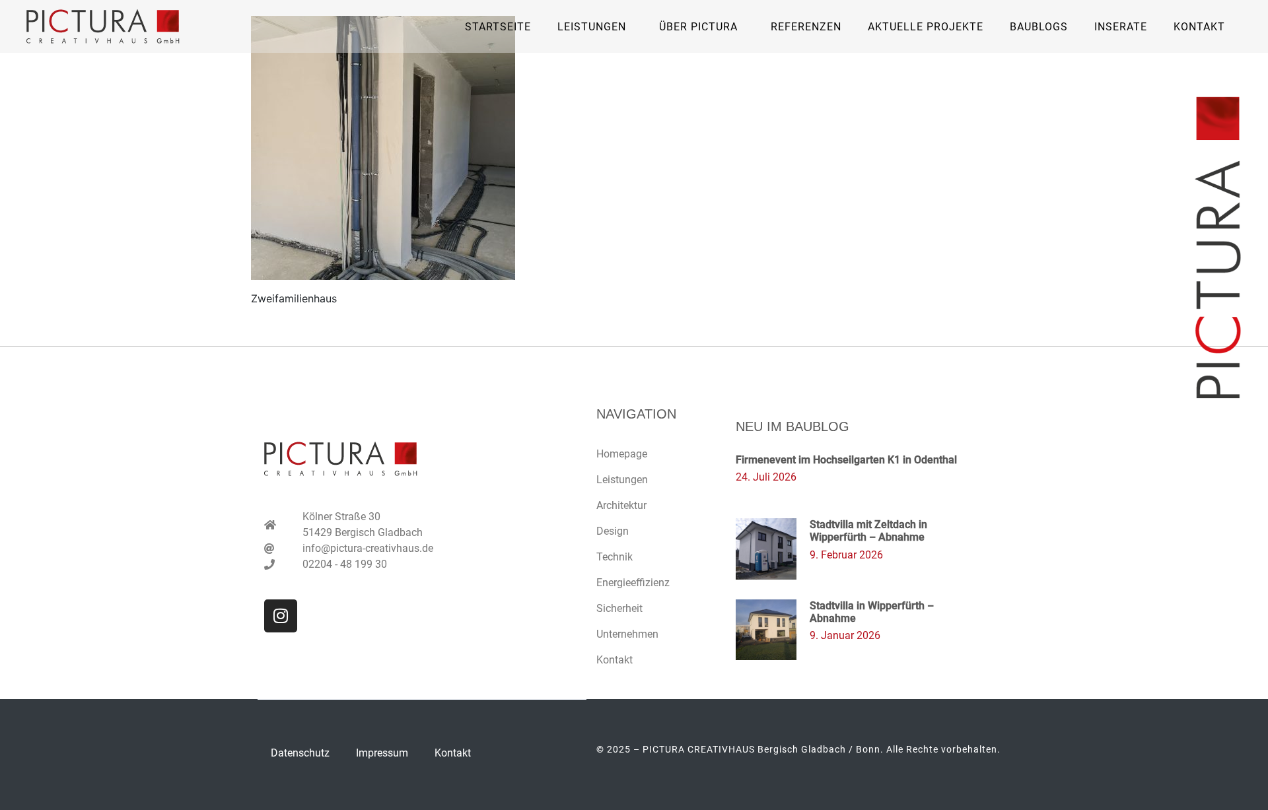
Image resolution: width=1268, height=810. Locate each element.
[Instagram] (280, 615)
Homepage (621, 454)
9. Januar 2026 (845, 635)
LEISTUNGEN (591, 26)
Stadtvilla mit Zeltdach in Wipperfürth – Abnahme (868, 530)
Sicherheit (619, 608)
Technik (614, 557)
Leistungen (622, 479)
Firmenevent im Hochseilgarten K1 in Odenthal (846, 460)
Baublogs (1039, 26)
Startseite (498, 26)
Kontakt (1199, 26)
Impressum (382, 753)
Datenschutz (300, 753)
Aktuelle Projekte (925, 26)
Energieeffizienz (633, 582)
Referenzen (806, 26)
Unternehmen (627, 634)
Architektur (621, 505)
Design (612, 531)
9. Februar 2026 (846, 555)
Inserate (1120, 26)
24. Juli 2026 (766, 477)
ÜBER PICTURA (698, 26)
